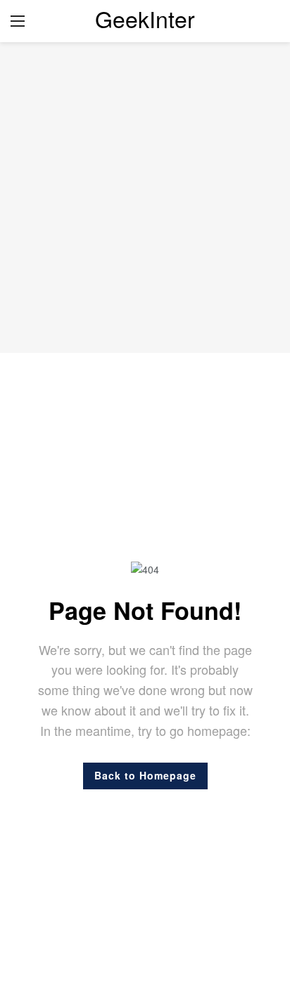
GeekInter (145, 18)
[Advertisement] (145, 197)
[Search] (268, 21)
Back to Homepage (145, 775)
